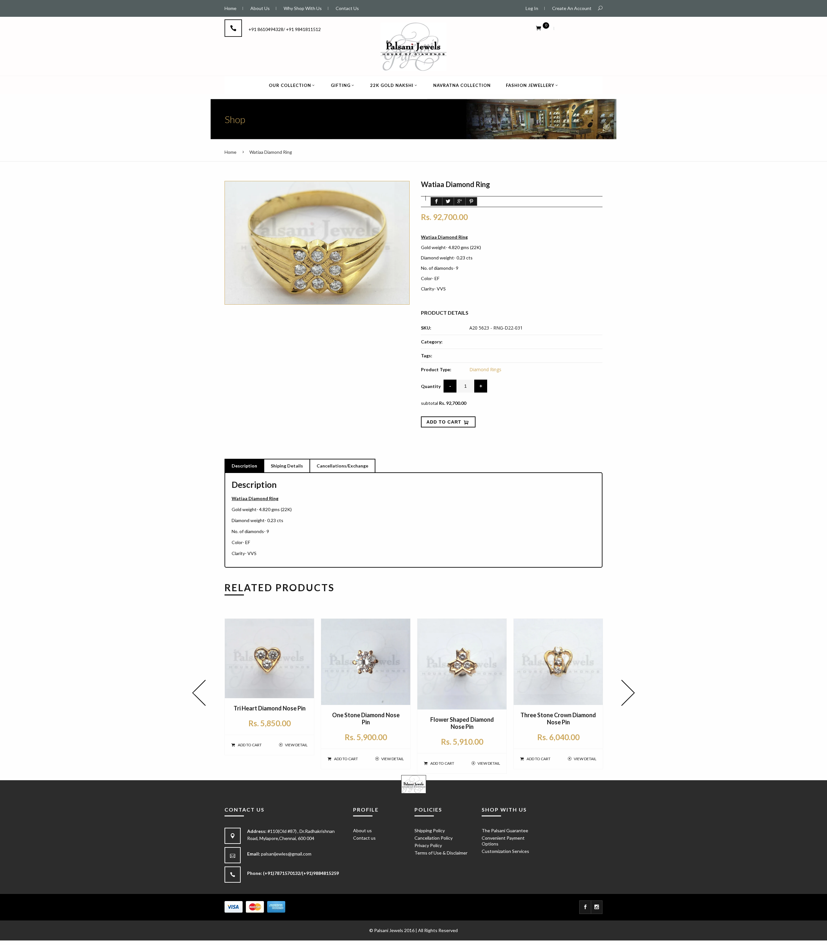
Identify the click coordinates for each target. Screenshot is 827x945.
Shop (235, 119)
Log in (532, 8)
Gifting (341, 85)
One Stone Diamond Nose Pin (366, 718)
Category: (432, 341)
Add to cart (250, 744)
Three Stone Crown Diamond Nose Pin (558, 718)
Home (230, 152)
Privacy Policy (428, 845)
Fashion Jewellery (530, 85)
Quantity (431, 386)
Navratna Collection (462, 85)
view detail (296, 744)
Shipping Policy (429, 830)
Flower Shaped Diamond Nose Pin (462, 723)
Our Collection (290, 85)
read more (432, 299)
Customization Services (505, 851)
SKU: (426, 328)
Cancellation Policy (433, 838)
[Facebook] (585, 907)
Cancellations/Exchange (342, 465)
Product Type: (436, 369)
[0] (538, 27)
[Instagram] (596, 907)
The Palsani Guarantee (505, 830)
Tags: (426, 355)
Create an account (571, 8)
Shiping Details (287, 465)
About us (362, 830)
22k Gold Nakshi (392, 85)
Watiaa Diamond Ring (270, 152)
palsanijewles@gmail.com (286, 853)
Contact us (364, 838)
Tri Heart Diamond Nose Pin (270, 708)
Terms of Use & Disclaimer (440, 853)
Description (244, 465)
